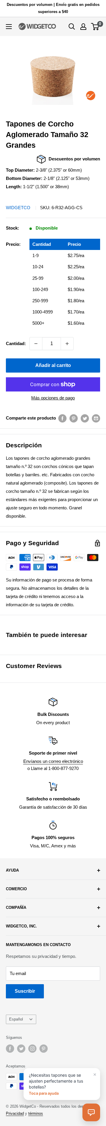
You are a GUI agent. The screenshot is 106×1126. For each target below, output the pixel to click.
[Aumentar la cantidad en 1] (67, 343)
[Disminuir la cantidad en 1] (36, 343)
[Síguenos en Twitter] (21, 1048)
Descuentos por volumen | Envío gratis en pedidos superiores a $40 (53, 8)
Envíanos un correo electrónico (53, 761)
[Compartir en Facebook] (62, 418)
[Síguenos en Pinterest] (43, 1048)
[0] (95, 26)
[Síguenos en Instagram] (32, 1048)
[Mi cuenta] (83, 26)
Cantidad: (16, 343)
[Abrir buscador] (72, 26)
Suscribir (25, 991)
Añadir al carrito (53, 365)
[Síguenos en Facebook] (10, 1048)
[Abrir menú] (9, 26)
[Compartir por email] (96, 418)
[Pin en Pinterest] (73, 418)
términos (35, 1113)
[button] (91, 1112)
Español (16, 1019)
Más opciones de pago (53, 397)
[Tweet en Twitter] (85, 418)
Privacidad (15, 1113)
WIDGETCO (18, 207)
